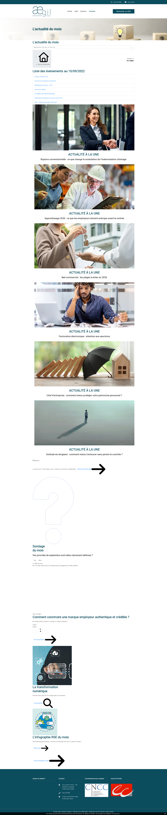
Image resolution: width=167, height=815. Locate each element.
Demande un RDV (123, 11)
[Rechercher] (132, 48)
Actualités (92, 11)
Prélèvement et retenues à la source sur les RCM (48, 98)
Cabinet (69, 11)
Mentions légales (66, 812)
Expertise (83, 11)
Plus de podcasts (39, 640)
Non (40, 560)
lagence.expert (110, 812)
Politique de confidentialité (80, 812)
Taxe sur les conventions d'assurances (45, 81)
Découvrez (37, 748)
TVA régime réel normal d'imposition (44, 94)
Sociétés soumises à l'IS (41, 76)
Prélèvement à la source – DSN (43, 85)
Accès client (130, 2)
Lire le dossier (38, 703)
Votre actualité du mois (41, 761)
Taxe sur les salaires (40, 89)
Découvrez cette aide (84, 469)
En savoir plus (116, 813)
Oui (35, 560)
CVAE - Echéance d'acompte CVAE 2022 (45, 102)
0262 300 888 (117, 2)
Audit (76, 11)
